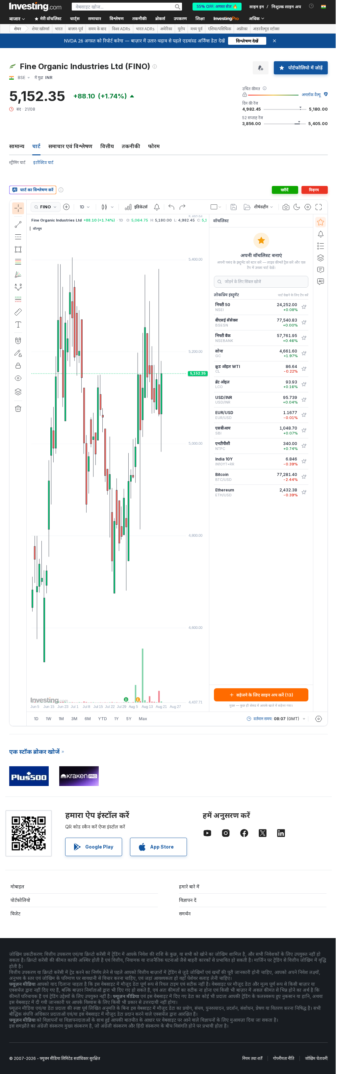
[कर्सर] (18, 208)
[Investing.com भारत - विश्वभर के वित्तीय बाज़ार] (35, 6)
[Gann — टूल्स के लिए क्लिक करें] (18, 274)
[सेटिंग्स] (319, 719)
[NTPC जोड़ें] (303, 446)
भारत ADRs (145, 29)
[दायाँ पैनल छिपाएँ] (207, 463)
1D (36, 718)
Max (143, 718)
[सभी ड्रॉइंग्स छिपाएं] (18, 378)
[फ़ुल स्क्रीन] (319, 207)
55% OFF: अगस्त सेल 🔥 (217, 6)
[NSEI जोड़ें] (303, 307)
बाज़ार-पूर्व (75, 29)
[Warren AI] (320, 281)
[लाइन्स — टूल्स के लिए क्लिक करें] (18, 224)
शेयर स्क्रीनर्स (40, 29)
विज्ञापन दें (187, 900)
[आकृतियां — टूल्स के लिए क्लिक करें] (18, 249)
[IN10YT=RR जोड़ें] (303, 461)
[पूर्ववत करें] (171, 207)
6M (88, 718)
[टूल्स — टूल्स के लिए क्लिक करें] (18, 312)
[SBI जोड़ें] (303, 430)
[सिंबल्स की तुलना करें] (66, 207)
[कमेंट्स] (320, 269)
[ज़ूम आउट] (100, 694)
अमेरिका (166, 29)
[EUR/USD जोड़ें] (303, 415)
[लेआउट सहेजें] (234, 207)
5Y (129, 718)
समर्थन (185, 913)
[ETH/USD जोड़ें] (303, 492)
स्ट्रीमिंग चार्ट (17, 162)
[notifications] (311, 6)
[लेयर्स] (18, 392)
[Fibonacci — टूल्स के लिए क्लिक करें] (18, 262)
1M (61, 718)
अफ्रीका (242, 29)
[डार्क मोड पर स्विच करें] (297, 207)
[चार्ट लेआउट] (216, 207)
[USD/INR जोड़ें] (303, 400)
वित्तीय (107, 146)
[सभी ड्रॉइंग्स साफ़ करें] (18, 409)
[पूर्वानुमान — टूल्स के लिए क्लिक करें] (18, 299)
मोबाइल (17, 886)
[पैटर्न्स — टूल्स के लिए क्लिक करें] (18, 287)
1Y (116, 718)
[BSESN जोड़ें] (303, 322)
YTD (102, 718)
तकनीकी (131, 146)
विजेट (15, 913)
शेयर (17, 29)
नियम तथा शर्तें (252, 1058)
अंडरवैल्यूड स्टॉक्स (266, 29)
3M (74, 718)
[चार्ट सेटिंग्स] (308, 207)
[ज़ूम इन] (109, 694)
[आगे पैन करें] (126, 694)
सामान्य (16, 146)
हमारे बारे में (189, 886)
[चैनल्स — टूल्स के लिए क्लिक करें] (18, 237)
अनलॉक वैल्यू (311, 94)
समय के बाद (97, 29)
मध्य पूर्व (196, 29)
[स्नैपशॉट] (286, 207)
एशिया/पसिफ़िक (219, 29)
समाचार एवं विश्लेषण (70, 146)
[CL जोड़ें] (303, 369)
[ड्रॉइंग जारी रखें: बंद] (18, 353)
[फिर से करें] (182, 207)
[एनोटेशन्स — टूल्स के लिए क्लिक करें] (18, 324)
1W (48, 718)
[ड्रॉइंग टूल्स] (29, 463)
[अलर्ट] (320, 234)
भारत (59, 29)
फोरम (154, 146)
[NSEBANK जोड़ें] (303, 338)
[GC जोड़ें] (303, 353)
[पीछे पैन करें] (118, 694)
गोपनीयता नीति (283, 1058)
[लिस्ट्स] (320, 246)
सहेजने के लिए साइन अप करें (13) (264, 694)
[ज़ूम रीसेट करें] (135, 694)
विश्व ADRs (121, 29)
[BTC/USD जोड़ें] (303, 477)
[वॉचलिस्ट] (320, 222)
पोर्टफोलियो (20, 900)
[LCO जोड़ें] (303, 384)
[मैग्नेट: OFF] (18, 341)
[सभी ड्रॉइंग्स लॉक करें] (18, 366)
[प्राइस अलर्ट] (157, 207)
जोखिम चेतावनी (316, 1058)
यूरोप (181, 29)
